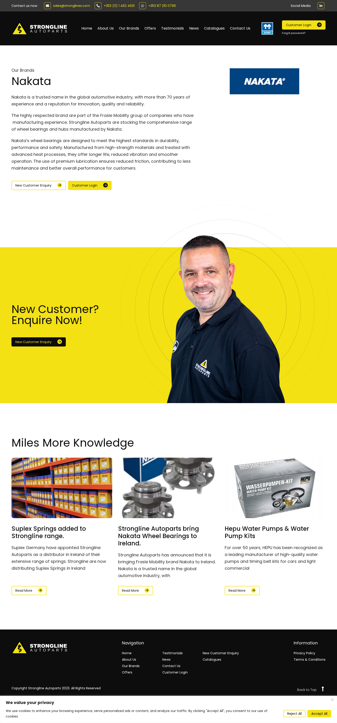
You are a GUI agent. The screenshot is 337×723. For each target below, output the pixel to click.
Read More (23, 590)
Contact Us (240, 28)
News (194, 28)
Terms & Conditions (310, 659)
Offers (150, 28)
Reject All (294, 713)
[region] (168, 709)
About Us (105, 28)
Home (86, 28)
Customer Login (175, 672)
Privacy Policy (304, 653)
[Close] (332, 699)
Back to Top (307, 689)
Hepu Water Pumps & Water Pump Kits (267, 532)
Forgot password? (293, 33)
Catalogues (214, 28)
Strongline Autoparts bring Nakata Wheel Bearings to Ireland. (158, 536)
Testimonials (172, 28)
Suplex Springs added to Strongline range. (48, 532)
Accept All (319, 713)
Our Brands (129, 28)
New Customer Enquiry (221, 653)
